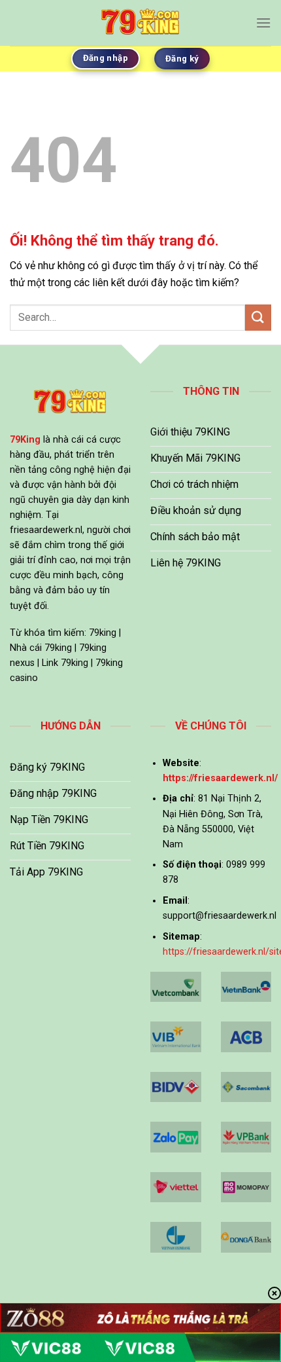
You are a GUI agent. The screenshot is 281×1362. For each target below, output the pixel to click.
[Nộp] (258, 317)
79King (25, 439)
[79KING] (140, 23)
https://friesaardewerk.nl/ (220, 778)
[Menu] (263, 23)
